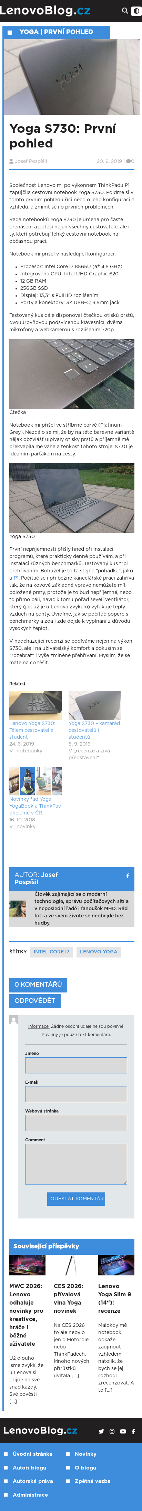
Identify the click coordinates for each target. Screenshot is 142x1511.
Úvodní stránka (32, 1454)
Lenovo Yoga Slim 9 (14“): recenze (114, 1299)
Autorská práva (33, 1481)
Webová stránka (42, 1111)
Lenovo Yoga (99, 952)
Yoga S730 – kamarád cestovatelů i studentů (94, 730)
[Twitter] (101, 1432)
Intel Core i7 (52, 952)
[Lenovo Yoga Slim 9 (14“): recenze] (116, 1265)
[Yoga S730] (71, 498)
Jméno (32, 1053)
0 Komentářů (38, 985)
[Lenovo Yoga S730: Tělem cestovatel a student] (35, 706)
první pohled (68, 32)
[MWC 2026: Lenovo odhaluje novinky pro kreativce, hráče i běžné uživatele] (27, 1265)
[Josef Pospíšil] (127, 876)
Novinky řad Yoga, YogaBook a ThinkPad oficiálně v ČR (35, 806)
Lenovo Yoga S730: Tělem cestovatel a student (32, 730)
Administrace (30, 1495)
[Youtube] (123, 1432)
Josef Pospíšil (31, 161)
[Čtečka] (71, 374)
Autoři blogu (29, 1468)
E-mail (32, 1082)
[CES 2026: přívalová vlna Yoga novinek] (72, 1265)
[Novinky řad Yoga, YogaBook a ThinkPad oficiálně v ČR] (35, 781)
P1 (16, 578)
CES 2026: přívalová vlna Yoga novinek (68, 1299)
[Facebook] (133, 1432)
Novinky (86, 1454)
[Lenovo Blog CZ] (46, 11)
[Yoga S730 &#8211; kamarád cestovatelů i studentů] (95, 706)
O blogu (85, 1468)
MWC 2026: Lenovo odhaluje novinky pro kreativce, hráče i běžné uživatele (26, 1315)
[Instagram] (112, 1432)
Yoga (29, 32)
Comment (35, 1140)
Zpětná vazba (93, 1481)
